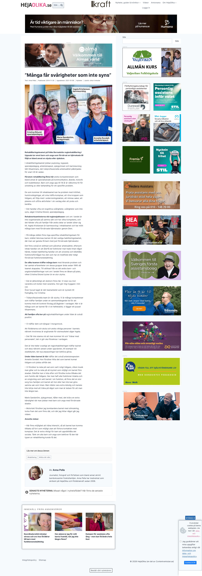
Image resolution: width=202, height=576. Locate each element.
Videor (146, 2)
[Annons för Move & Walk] (152, 385)
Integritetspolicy (29, 560)
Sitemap (42, 560)
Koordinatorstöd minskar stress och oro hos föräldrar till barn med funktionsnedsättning (37, 538)
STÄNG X (190, 518)
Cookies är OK (190, 563)
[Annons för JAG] (136, 141)
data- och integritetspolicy (193, 533)
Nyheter (79, 80)
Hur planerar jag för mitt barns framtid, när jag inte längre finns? (66, 536)
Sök (124, 37)
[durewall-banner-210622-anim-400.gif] (136, 97)
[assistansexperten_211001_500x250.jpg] (152, 350)
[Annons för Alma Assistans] (68, 55)
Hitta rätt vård (44, 457)
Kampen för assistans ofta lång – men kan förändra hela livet (99, 536)
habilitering (32, 457)
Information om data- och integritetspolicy (189, 553)
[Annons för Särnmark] (152, 279)
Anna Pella (32, 80)
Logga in (146, 8)
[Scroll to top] (6, 566)
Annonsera (155, 2)
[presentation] (37, 522)
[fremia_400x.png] (136, 160)
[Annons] (101, 32)
